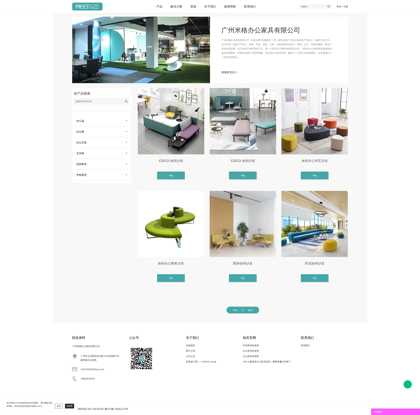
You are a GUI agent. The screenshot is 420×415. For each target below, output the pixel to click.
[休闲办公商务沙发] (171, 224)
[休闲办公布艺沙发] (314, 121)
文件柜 (80, 153)
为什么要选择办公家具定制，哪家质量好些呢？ (267, 361)
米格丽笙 (190, 345)
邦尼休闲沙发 (315, 263)
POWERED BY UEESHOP (89, 409)
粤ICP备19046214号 (116, 409)
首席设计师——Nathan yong (201, 361)
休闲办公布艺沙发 (315, 161)
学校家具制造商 (251, 345)
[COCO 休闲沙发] (171, 121)
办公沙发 (81, 142)
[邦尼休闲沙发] (314, 224)
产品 (159, 6)
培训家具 (81, 164)
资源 (193, 6)
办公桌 (80, 120)
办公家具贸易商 (251, 356)
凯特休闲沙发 (243, 263)
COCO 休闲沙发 (171, 161)
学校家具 (81, 174)
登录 (338, 6)
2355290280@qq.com (92, 369)
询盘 (171, 175)
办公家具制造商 (251, 350)
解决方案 (176, 6)
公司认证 (190, 356)
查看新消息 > (229, 72)
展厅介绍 (190, 350)
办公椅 (80, 131)
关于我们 (210, 6)
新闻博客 (230, 6)
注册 (345, 6)
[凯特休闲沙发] (243, 224)
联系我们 (250, 6)
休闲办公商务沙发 (171, 263)
